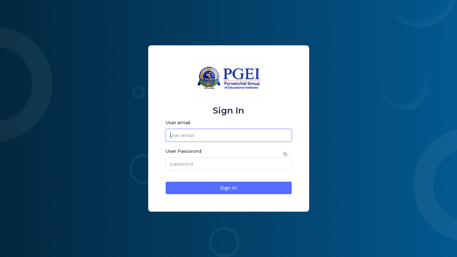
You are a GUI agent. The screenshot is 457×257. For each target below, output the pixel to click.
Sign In (228, 188)
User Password (183, 151)
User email (178, 122)
